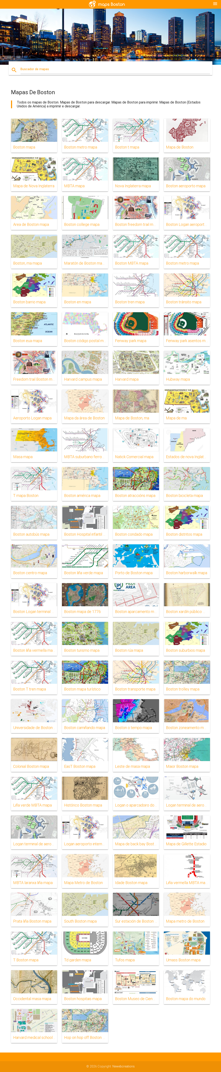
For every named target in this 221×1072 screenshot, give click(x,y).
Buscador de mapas (35, 69)
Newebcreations (123, 1066)
